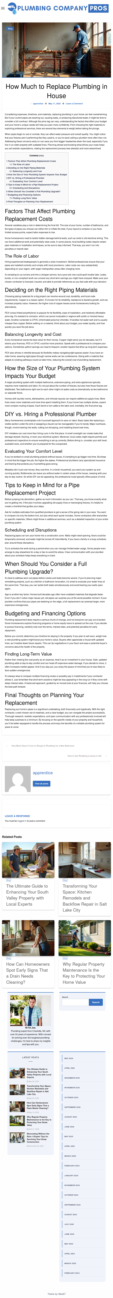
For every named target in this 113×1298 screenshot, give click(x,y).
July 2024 (69, 1224)
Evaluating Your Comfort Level (26, 181)
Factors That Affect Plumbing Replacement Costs (31, 161)
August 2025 (70, 1117)
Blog (10, 28)
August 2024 (70, 1214)
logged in (22, 820)
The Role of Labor (20, 164)
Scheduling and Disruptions (25, 187)
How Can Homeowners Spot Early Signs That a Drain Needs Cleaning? (28, 973)
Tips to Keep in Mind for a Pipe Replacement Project (32, 184)
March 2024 (70, 1263)
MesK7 (61, 1294)
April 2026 (69, 1068)
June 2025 (69, 1126)
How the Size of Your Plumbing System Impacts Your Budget (36, 174)
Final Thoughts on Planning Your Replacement (29, 201)
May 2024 (68, 1244)
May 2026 (68, 1058)
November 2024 (72, 1185)
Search (65, 997)
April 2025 (69, 1146)
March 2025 (70, 1156)
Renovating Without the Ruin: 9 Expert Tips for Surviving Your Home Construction (38, 1137)
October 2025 (71, 1097)
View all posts (41, 783)
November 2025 (72, 1087)
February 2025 (72, 1165)
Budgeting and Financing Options (23, 194)
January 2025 (71, 1175)
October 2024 (71, 1195)
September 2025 (72, 1107)
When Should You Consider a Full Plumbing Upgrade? (33, 191)
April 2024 (69, 1253)
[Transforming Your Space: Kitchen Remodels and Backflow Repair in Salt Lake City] (85, 860)
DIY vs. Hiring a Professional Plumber (25, 177)
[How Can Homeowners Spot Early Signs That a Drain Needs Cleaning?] (28, 938)
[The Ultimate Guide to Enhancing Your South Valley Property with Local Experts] (28, 860)
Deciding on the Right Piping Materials (25, 167)
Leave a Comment (74, 103)
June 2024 (69, 1234)
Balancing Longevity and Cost (26, 171)
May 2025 (68, 1136)
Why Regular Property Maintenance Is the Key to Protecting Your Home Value (84, 973)
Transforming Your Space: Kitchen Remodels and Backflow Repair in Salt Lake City (85, 898)
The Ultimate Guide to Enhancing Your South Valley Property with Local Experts (27, 895)
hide (41, 155)
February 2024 (72, 1273)
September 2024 (72, 1205)
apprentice (38, 103)
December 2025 (72, 1078)
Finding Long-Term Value (23, 198)
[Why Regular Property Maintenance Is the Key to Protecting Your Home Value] (85, 938)
